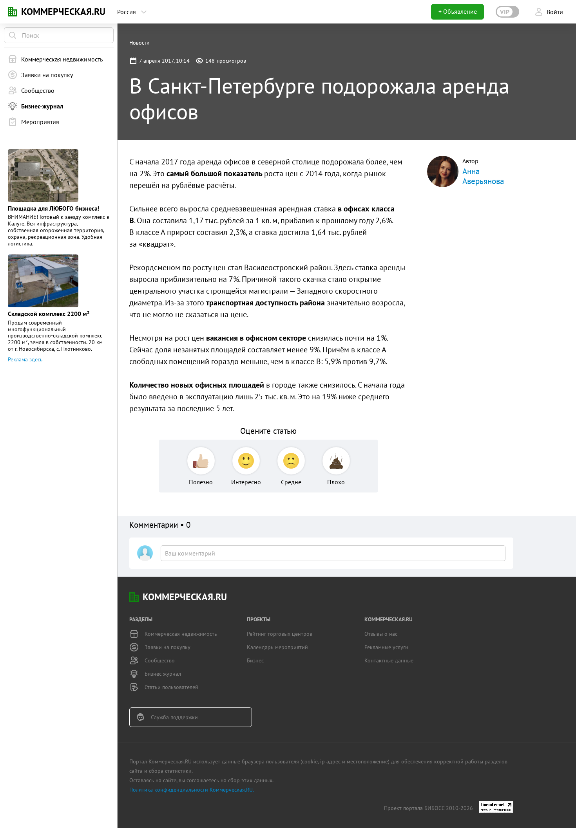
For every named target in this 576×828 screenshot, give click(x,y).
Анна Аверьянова (483, 176)
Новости (139, 42)
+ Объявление (457, 11)
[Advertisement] (470, 312)
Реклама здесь (25, 359)
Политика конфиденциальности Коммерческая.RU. (191, 789)
